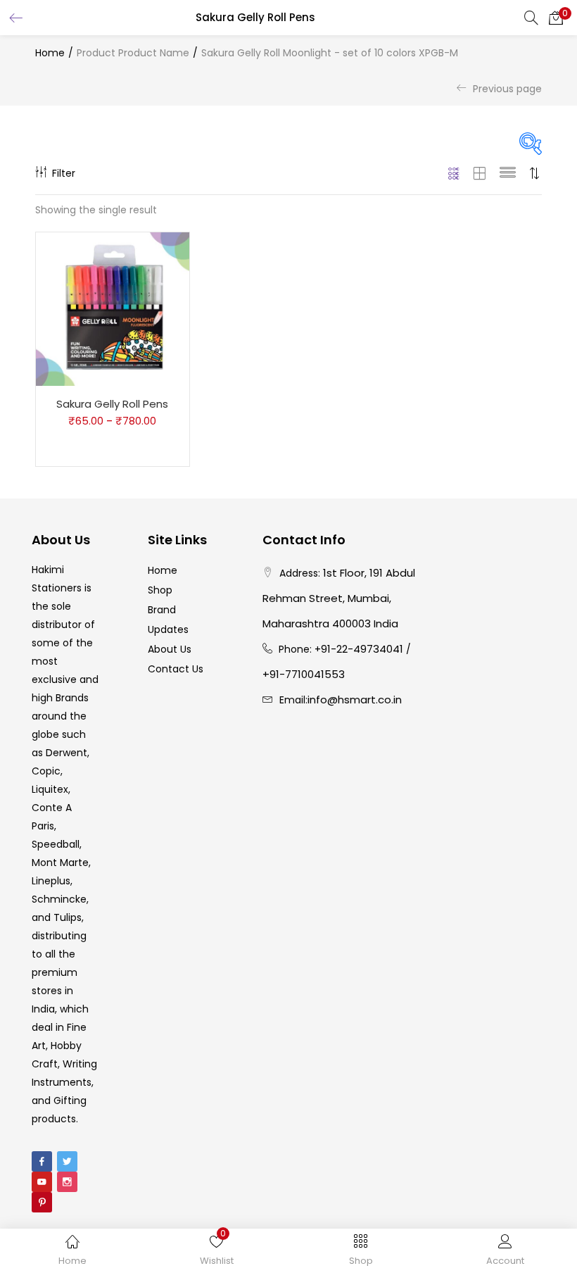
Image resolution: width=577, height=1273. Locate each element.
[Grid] (454, 173)
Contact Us (175, 669)
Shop (160, 590)
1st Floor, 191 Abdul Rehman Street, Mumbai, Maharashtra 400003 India (338, 598)
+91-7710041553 (303, 674)
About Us (169, 649)
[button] (555, 17)
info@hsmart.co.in (354, 699)
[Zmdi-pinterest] (42, 1202)
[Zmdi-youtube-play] (42, 1182)
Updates (168, 629)
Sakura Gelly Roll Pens (112, 403)
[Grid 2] (480, 173)
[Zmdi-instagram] (67, 1182)
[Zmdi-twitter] (67, 1161)
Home (50, 53)
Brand (162, 610)
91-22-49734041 (362, 648)
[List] (508, 173)
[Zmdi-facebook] (42, 1161)
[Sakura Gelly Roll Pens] (112, 308)
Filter (63, 173)
